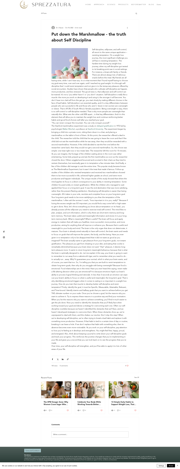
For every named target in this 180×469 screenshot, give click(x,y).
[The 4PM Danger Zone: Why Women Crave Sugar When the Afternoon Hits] (56, 389)
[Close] (177, 465)
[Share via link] (68, 359)
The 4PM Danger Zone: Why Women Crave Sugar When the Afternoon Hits (56, 403)
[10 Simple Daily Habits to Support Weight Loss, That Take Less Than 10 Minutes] (124, 389)
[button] (136, 13)
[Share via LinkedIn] (63, 359)
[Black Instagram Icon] (4, 237)
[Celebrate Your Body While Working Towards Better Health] (90, 389)
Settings (161, 466)
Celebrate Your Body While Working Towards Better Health (89, 403)
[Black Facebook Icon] (4, 231)
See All (136, 377)
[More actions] (127, 27)
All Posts (44, 13)
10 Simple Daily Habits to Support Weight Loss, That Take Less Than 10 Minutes (122, 403)
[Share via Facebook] (52, 359)
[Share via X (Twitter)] (58, 359)
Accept (171, 466)
